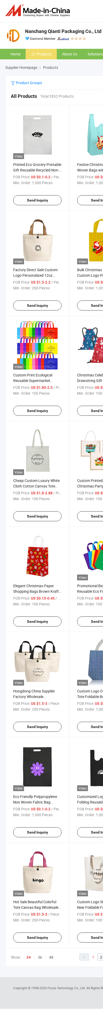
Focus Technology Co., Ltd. (67, 988)
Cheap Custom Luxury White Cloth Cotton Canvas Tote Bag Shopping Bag (36, 486)
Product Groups (28, 82)
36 (40, 957)
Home (15, 53)
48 (51, 957)
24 (28, 957)
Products (44, 53)
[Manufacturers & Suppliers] (38, 10)
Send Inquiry (37, 200)
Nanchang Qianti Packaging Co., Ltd (63, 31)
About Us (69, 53)
